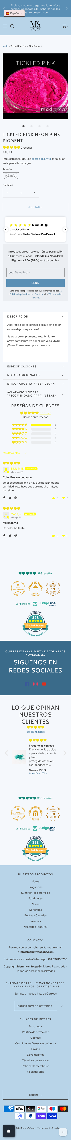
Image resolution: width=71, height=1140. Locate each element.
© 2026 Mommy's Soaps (24, 1128)
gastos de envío (41, 158)
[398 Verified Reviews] (35, 638)
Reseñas (35, 921)
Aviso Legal (35, 1026)
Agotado (35, 207)
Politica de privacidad (35, 1032)
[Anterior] (4, 8)
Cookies (35, 1037)
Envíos (35, 1049)
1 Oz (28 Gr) (11, 175)
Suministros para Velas (35, 892)
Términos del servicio (35, 1060)
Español (34, 1094)
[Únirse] (62, 1006)
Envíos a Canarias (35, 915)
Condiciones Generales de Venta (35, 1043)
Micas (35, 904)
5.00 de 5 (45, 413)
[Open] (9, 1131)
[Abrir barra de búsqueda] (13, 26)
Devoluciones (35, 1054)
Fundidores (35, 898)
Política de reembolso (35, 1066)
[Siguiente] (67, 8)
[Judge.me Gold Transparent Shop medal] (18, 588)
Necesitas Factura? (36, 926)
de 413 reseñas (36, 731)
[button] (35, 86)
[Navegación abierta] (5, 26)
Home (35, 881)
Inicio (5, 46)
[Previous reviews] (5, 229)
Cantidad (8, 185)
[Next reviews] (65, 229)
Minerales (35, 909)
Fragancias (35, 887)
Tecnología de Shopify (48, 1128)
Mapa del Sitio (35, 1071)
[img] (11, 463)
